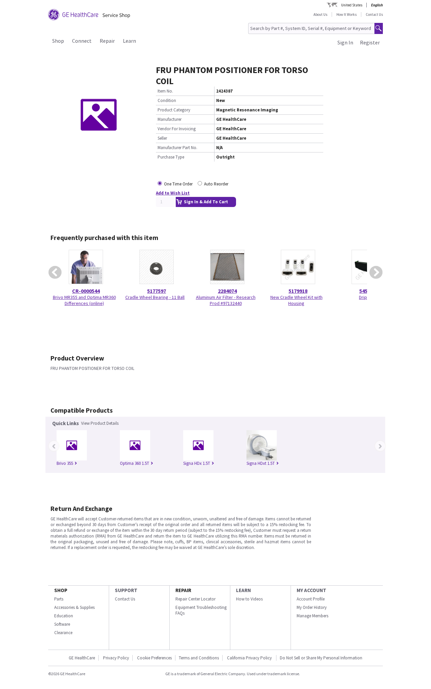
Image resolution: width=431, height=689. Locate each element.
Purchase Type (171, 157)
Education (63, 616)
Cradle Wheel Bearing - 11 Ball (155, 297)
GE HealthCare (82, 658)
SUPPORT (126, 590)
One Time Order (178, 184)
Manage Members (312, 616)
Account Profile (311, 599)
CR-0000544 (86, 290)
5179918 (298, 290)
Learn (129, 40)
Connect (82, 40)
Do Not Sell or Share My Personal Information (321, 658)
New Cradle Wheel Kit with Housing (296, 300)
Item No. (165, 91)
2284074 (227, 290)
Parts (58, 599)
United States (351, 5)
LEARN (243, 590)
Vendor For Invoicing (177, 129)
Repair (107, 40)
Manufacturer (169, 119)
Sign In (345, 42)
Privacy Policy (116, 658)
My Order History (312, 607)
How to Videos (249, 599)
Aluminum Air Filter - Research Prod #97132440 (226, 300)
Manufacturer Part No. (177, 147)
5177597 (156, 290)
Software (62, 624)
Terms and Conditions (199, 658)
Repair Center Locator (195, 599)
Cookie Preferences (154, 658)
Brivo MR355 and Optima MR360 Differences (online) (84, 300)
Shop (58, 40)
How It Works (346, 14)
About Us (320, 14)
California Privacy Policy (250, 658)
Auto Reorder (216, 184)
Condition (167, 100)
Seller (162, 138)
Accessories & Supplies (74, 607)
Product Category (174, 110)
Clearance (63, 632)
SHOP (60, 590)
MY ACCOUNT (311, 590)
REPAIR (183, 590)
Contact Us (374, 14)
